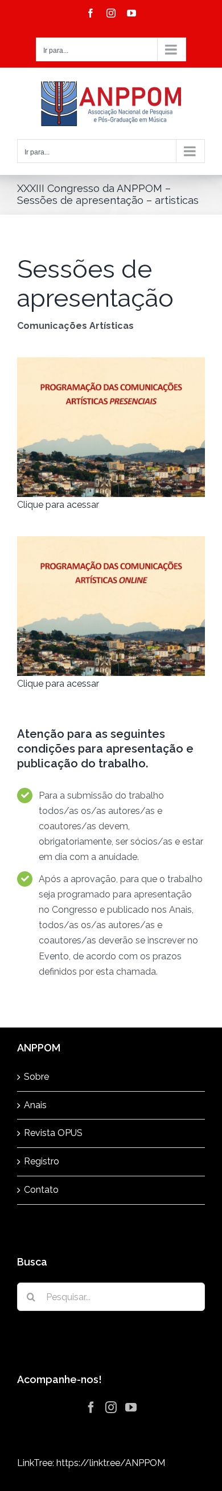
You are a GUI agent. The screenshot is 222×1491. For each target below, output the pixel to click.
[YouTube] (131, 1407)
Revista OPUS (53, 1132)
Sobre (36, 1076)
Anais (35, 1105)
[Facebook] (91, 1407)
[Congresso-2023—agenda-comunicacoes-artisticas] (111, 361)
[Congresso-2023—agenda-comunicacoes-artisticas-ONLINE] (111, 540)
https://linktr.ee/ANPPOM (110, 1462)
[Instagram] (111, 1407)
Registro (41, 1161)
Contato (41, 1189)
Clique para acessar (58, 504)
